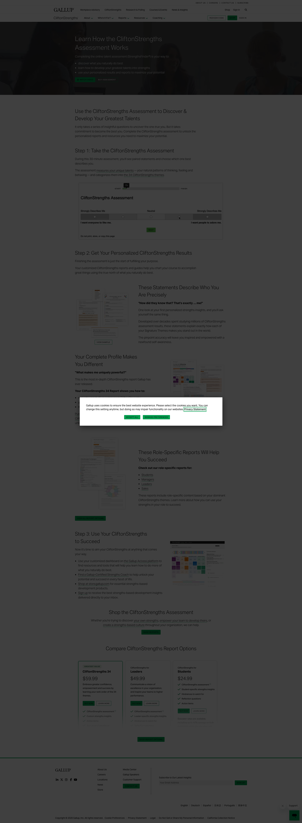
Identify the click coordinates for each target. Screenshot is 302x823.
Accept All (132, 417)
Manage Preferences (156, 417)
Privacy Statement (195, 409)
